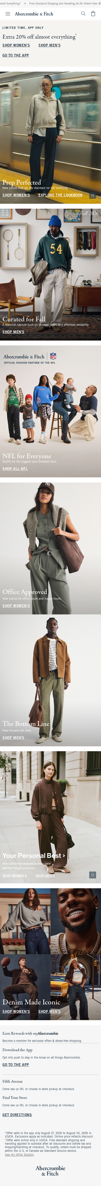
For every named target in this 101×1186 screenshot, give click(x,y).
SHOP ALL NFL (15, 469)
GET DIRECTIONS (17, 1115)
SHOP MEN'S (49, 45)
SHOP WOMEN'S (16, 45)
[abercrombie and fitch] (34, 13)
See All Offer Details (19, 1155)
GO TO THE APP (15, 55)
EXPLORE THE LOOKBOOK (60, 195)
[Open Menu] (6, 14)
